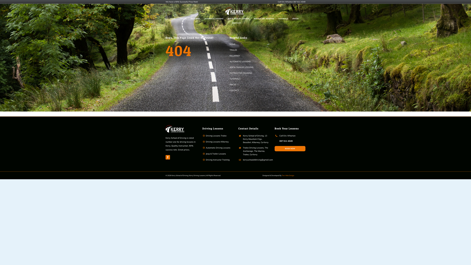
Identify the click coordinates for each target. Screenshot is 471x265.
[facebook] (168, 157)
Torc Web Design (288, 175)
